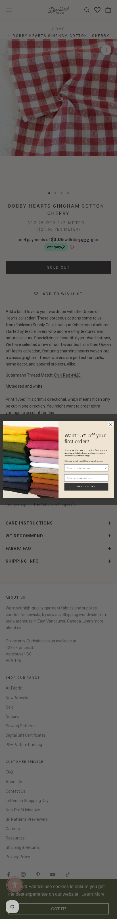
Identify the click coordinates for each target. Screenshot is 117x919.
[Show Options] (105, 468)
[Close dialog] (110, 424)
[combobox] (85, 468)
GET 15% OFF (86, 486)
